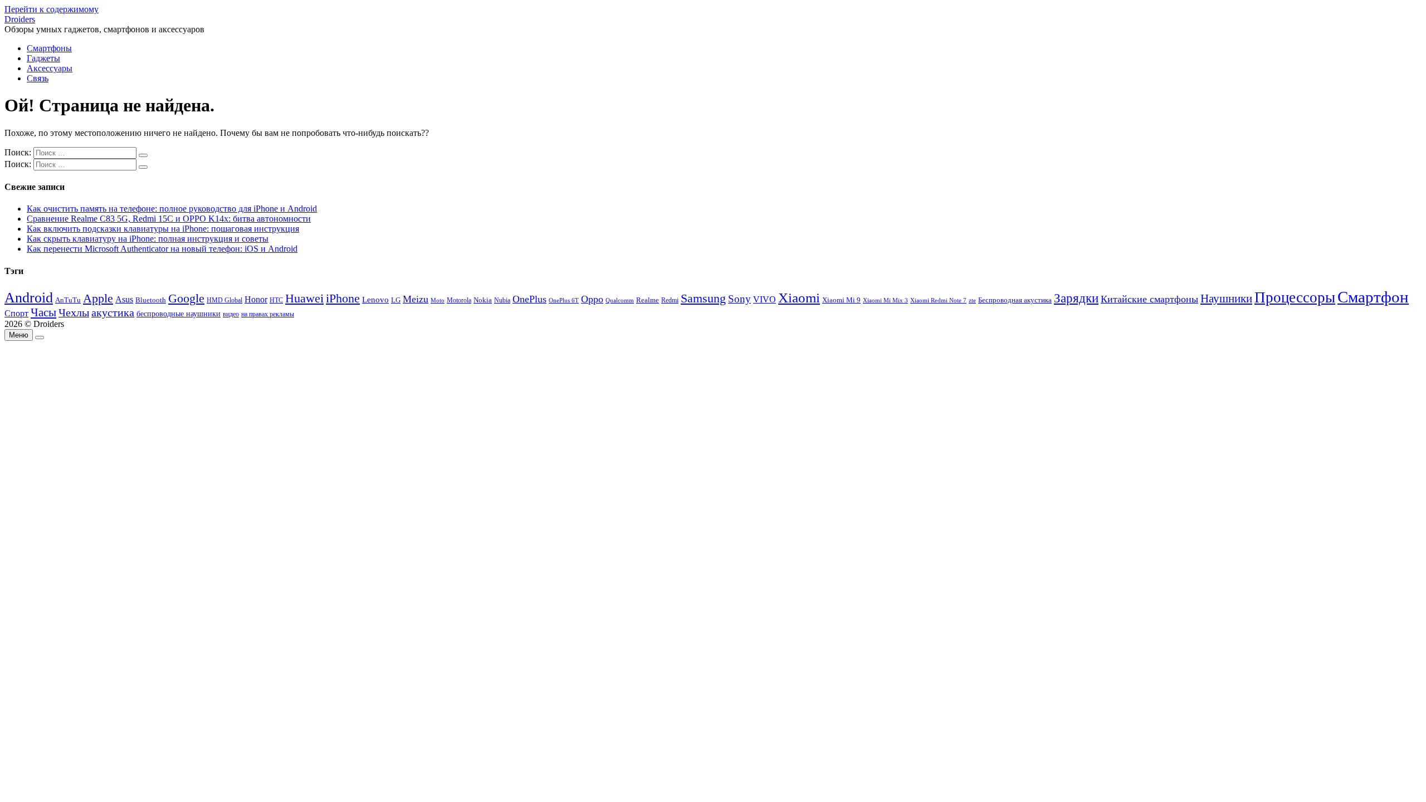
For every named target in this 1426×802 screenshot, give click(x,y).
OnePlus (529, 299)
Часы (43, 312)
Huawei (304, 298)
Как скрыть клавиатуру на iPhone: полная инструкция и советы (147, 238)
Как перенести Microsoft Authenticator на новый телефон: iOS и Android (162, 248)
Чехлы (73, 312)
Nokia (482, 300)
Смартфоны (49, 48)
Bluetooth (150, 300)
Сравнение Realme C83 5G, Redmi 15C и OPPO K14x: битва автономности (169, 218)
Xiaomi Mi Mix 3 (885, 300)
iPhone (343, 298)
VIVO (764, 299)
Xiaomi (799, 297)
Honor (256, 299)
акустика (112, 312)
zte (972, 300)
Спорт (16, 313)
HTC (276, 300)
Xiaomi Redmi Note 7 (938, 300)
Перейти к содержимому (51, 9)
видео (231, 314)
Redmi (669, 300)
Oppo (592, 299)
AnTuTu (68, 300)
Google (186, 298)
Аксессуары (49, 68)
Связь (37, 78)
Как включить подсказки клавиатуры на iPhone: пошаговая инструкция (163, 228)
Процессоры (1294, 297)
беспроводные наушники (178, 314)
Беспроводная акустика (1015, 300)
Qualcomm (619, 300)
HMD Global (224, 300)
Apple (98, 298)
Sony (739, 299)
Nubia (502, 300)
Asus (124, 299)
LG (396, 300)
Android (28, 298)
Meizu (415, 299)
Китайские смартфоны (1149, 299)
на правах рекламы (267, 314)
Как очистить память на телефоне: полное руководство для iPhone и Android (172, 208)
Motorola (459, 300)
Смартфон (1373, 297)
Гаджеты (43, 58)
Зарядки (1076, 298)
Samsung (703, 298)
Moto (438, 300)
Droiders (19, 19)
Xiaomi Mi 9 (841, 300)
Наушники (1226, 298)
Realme (647, 300)
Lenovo (375, 299)
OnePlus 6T (564, 300)
